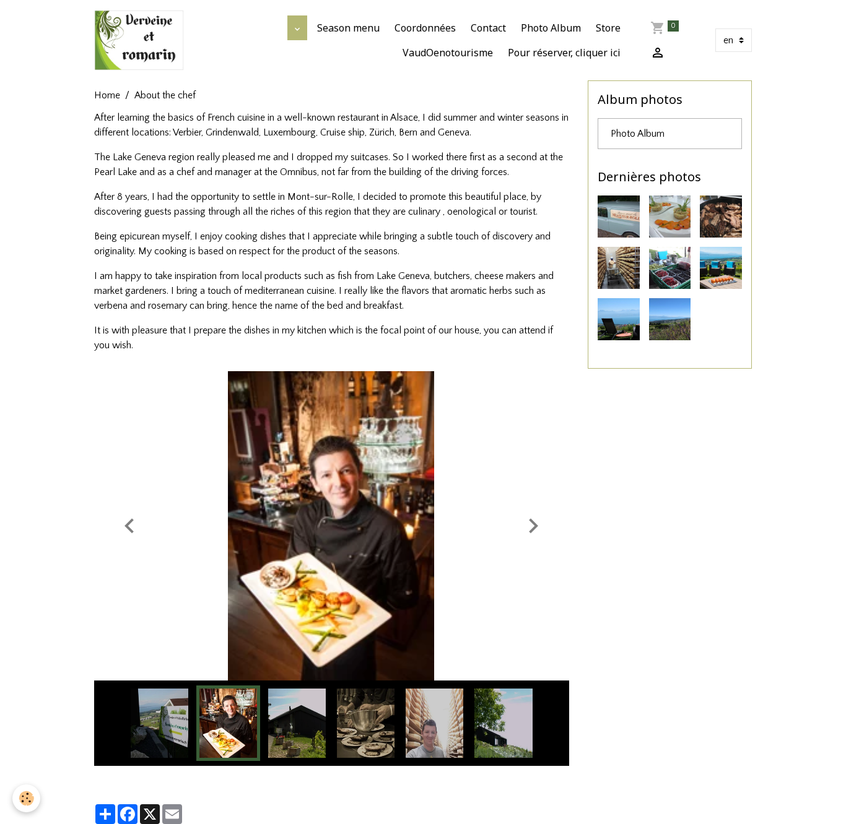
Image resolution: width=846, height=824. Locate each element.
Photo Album (551, 28)
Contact (488, 28)
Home (107, 95)
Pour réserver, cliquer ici (564, 52)
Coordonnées (425, 28)
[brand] (139, 40)
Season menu (348, 28)
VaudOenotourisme (448, 52)
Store (608, 28)
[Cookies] (26, 798)
